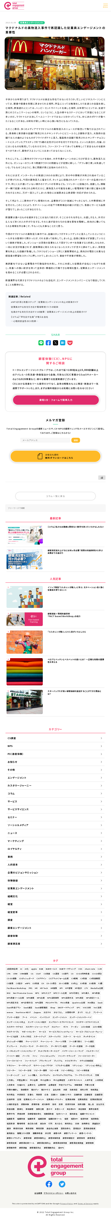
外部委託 (21, 1094)
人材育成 (99, 1080)
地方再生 (11, 1094)
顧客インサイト (85, 1133)
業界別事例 (94, 1109)
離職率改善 (38, 1133)
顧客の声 (57, 1133)
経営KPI (74, 1118)
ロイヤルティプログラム (62, 1075)
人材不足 (88, 1080)
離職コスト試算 (23, 1133)
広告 (46, 1094)
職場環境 (21, 1123)
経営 (66, 1118)
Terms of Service (85, 1203)
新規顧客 (30, 1109)
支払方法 (100, 1104)
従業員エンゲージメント (34, 1099)
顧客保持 (81, 1138)
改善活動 (11, 1109)
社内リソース (61, 1113)
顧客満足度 (12, 1143)
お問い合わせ (71, 1193)
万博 (97, 1075)
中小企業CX (45, 1080)
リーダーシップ (13, 1075)
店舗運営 (99, 1094)
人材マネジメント (75, 1080)
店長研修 (11, 1099)
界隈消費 (21, 1113)
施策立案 (40, 1109)
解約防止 (69, 1123)
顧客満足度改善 (60, 1143)
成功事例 (46, 1104)
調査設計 (96, 1123)
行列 (50, 1123)
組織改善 (21, 1118)
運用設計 (77, 1128)
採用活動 (82, 1104)
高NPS (61, 1147)
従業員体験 (70, 1099)
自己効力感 (32, 1123)
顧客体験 (28, 1138)
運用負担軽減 (89, 1128)
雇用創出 (11, 1133)
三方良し (10, 1080)
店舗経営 (88, 1094)
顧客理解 (90, 1143)
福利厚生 (73, 1113)
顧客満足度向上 (44, 1143)
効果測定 (74, 1089)
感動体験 (25, 1104)
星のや (49, 1109)
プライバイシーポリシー (54, 1193)
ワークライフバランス (83, 1075)
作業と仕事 (89, 1084)
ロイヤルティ (45, 1075)
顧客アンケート (70, 1133)
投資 (61, 1104)
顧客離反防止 (35, 1147)
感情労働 (35, 1104)
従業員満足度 (96, 1099)
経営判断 (84, 1118)
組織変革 (11, 1118)
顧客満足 (91, 1138)
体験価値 (78, 1084)
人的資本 (11, 1084)
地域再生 (94, 1089)
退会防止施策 (52, 1128)
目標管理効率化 (34, 1113)
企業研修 (42, 1084)
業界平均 (11, 1113)
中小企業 (34, 1080)
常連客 (39, 1094)
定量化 (31, 1094)
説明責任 (86, 1123)
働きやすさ (45, 1089)
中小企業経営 (59, 1080)
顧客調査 (23, 1147)
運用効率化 (66, 1128)
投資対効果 (70, 1104)
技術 (54, 1104)
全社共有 (57, 1089)
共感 (65, 1089)
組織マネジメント (87, 1113)
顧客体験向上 (40, 1138)
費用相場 (30, 1128)
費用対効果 (18, 1128)
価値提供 (25, 1089)
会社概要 (38, 1193)
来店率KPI (71, 1109)
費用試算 (40, 1128)
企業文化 (31, 1084)
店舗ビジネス (65, 1094)
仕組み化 (21, 1084)
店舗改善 (78, 1094)
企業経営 (52, 1084)
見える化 (58, 1123)
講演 (9, 1128)
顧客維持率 (12, 1147)
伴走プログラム (65, 1084)
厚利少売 (84, 1089)
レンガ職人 (32, 1075)
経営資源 (11, 1123)
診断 (77, 1123)
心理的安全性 (12, 1104)
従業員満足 (83, 1099)
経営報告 (95, 1118)
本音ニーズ (59, 1109)
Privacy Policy (66, 1203)
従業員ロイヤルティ (55, 1099)
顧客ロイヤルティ (14, 1138)
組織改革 (31, 1118)
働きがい (35, 1089)
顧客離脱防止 (50, 1147)
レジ (24, 1075)
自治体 (43, 1123)
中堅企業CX (22, 1080)
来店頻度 (82, 1109)
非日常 (48, 1133)
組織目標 (42, 1118)
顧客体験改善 (54, 1138)
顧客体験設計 (68, 1138)
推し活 (91, 1104)
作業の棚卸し (12, 1089)
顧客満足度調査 (76, 1143)
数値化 (20, 1109)
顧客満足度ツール (27, 1143)
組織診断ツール (55, 1118)
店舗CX (54, 1094)
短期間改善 (49, 1113)
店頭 (19, 1099)
